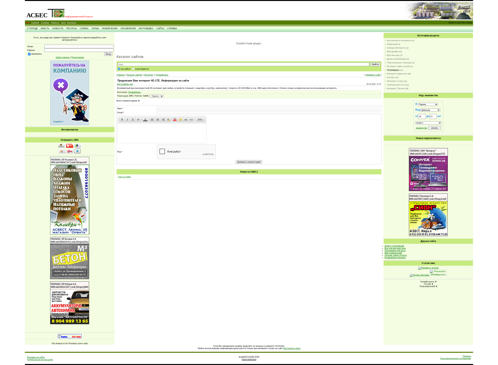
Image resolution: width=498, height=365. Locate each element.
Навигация (392, 44)
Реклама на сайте (36, 357)
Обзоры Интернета (396, 48)
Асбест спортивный (394, 246)
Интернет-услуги (395, 81)
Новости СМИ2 (124, 177)
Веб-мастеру (393, 55)
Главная (35, 22)
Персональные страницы (399, 62)
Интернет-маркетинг (397, 73)
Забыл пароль (63, 57)
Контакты (71, 22)
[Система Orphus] (70, 337)
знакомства (421, 128)
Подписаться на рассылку (40, 359)
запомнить (36, 54)
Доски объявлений (396, 59)
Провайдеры (162, 75)
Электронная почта (396, 85)
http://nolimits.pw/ (125, 84)
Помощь (467, 356)
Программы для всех (395, 250)
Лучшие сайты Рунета (396, 255)
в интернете (142, 69)
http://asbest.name (292, 348)
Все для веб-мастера (395, 248)
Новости (55, 22)
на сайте (126, 69)
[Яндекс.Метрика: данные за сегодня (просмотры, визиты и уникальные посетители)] (419, 275)
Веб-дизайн (392, 51)
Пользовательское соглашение (455, 358)
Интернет (148, 75)
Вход (63, 22)
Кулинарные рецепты (395, 257)
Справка (45, 22)
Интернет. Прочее (396, 88)
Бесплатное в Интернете (399, 40)
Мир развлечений (393, 253)
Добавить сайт (373, 75)
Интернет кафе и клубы (398, 66)
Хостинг (391, 77)
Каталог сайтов (134, 75)
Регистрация (77, 57)
